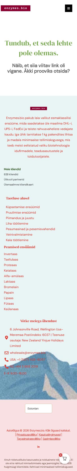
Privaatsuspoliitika (26, 434)
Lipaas (8, 298)
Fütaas (9, 303)
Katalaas (10, 270)
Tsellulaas (11, 259)
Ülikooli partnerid (14, 179)
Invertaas (10, 254)
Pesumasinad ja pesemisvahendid (30, 229)
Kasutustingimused (50, 434)
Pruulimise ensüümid (21, 212)
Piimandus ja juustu (20, 218)
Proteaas (10, 265)
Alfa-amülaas (14, 276)
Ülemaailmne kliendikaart (18, 184)
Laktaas (9, 281)
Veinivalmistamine (19, 234)
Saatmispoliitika (51, 438)
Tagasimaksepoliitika (28, 438)
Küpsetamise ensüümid (23, 207)
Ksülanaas (11, 309)
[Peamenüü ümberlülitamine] (68, 8)
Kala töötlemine (17, 240)
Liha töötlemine (17, 223)
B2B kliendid (11, 174)
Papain (9, 292)
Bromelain (11, 287)
